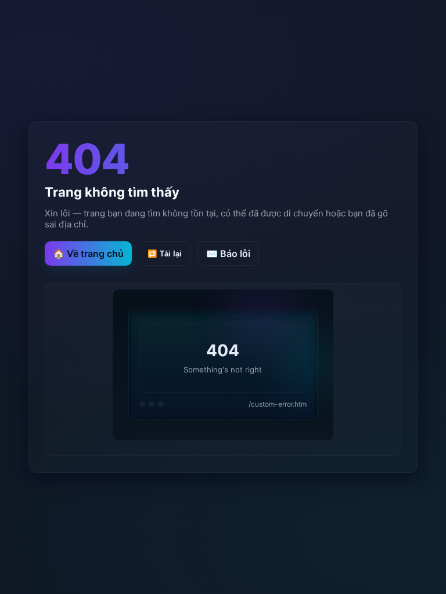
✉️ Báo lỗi (228, 253)
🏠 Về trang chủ (88, 253)
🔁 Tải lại (165, 253)
